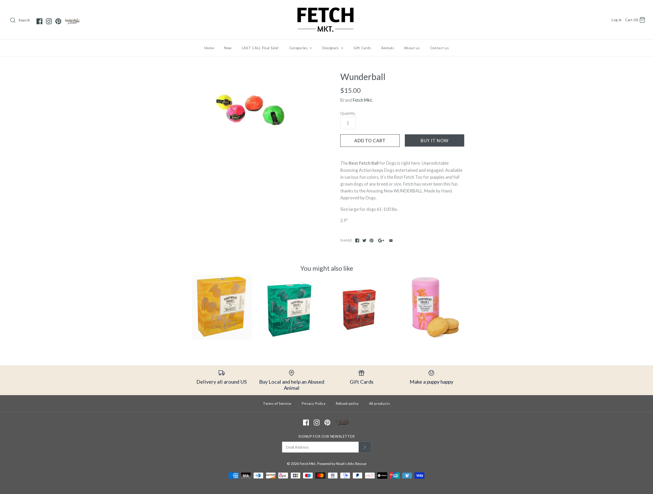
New (228, 48)
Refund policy (347, 403)
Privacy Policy (314, 403)
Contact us (439, 48)
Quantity (347, 113)
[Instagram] (49, 21)
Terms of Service (277, 403)
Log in (617, 20)
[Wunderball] (251, 110)
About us (412, 48)
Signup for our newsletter (326, 436)
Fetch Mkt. (363, 100)
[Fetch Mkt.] (326, 8)
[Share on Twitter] (364, 240)
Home (209, 48)
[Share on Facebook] (357, 240)
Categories (300, 48)
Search (24, 20)
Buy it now (435, 140)
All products (379, 403)
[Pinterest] (58, 21)
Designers (333, 48)
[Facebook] (39, 21)
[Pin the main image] (371, 240)
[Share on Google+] (381, 240)
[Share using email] (391, 240)
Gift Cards (362, 48)
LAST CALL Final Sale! (260, 48)
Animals (387, 48)
